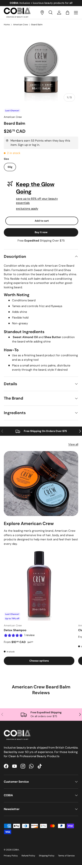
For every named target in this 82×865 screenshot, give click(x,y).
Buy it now (41, 232)
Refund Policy (28, 855)
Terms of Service (66, 855)
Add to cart (42, 220)
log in (35, 145)
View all (73, 444)
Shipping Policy (46, 855)
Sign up (23, 145)
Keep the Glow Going (35, 188)
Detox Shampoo (15, 630)
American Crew (20, 25)
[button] (67, 12)
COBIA (15, 849)
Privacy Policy (11, 855)
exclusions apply (27, 209)
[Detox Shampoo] (39, 585)
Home (7, 25)
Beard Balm (37, 25)
